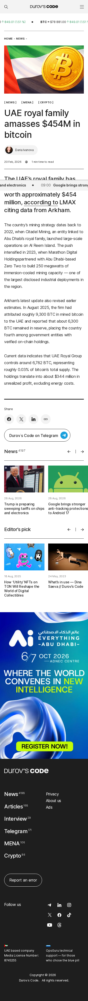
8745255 (10, 960)
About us (53, 800)
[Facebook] (9, 419)
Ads (49, 807)
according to (41, 202)
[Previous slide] (69, 451)
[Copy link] (46, 419)
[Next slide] (82, 451)
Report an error (23, 880)
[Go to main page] (26, 771)
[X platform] (21, 419)
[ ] (10, 102)
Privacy (52, 794)
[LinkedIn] (33, 419)
